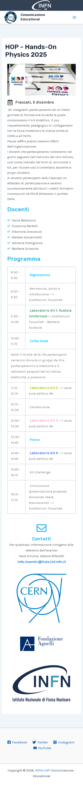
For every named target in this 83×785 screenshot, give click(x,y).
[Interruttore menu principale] (74, 17)
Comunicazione (33, 15)
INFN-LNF (42, 770)
